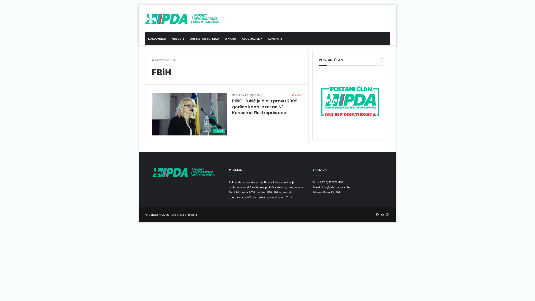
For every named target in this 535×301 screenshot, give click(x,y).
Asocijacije (251, 38)
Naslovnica (157, 38)
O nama (230, 38)
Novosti (178, 38)
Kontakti (275, 38)
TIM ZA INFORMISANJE (249, 95)
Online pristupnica (204, 38)
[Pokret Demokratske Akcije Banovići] (182, 19)
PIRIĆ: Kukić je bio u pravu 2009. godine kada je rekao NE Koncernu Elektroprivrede (265, 107)
